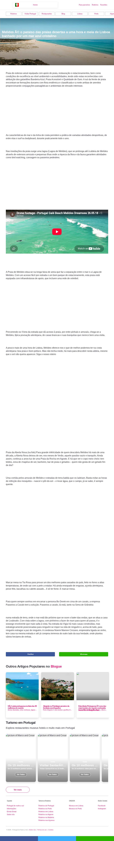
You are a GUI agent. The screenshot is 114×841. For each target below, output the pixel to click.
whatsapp (95, 838)
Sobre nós (11, 814)
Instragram (102, 809)
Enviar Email (11, 812)
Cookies (50, 830)
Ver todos (21, 758)
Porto (96, 14)
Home (35, 5)
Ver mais (18, 790)
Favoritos (103, 5)
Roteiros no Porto (45, 809)
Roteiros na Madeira (46, 817)
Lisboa (79, 14)
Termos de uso (42, 830)
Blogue (56, 666)
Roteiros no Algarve (46, 814)
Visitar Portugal (30, 14)
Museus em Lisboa (76, 806)
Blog (63, 14)
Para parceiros (84, 5)
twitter (57, 838)
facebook (19, 838)
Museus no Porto (75, 809)
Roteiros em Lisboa (46, 812)
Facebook (101, 806)
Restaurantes (47, 14)
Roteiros (95, 5)
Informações (11, 809)
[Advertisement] (57, 115)
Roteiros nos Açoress (46, 820)
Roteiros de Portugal (46, 806)
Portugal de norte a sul (15, 806)
